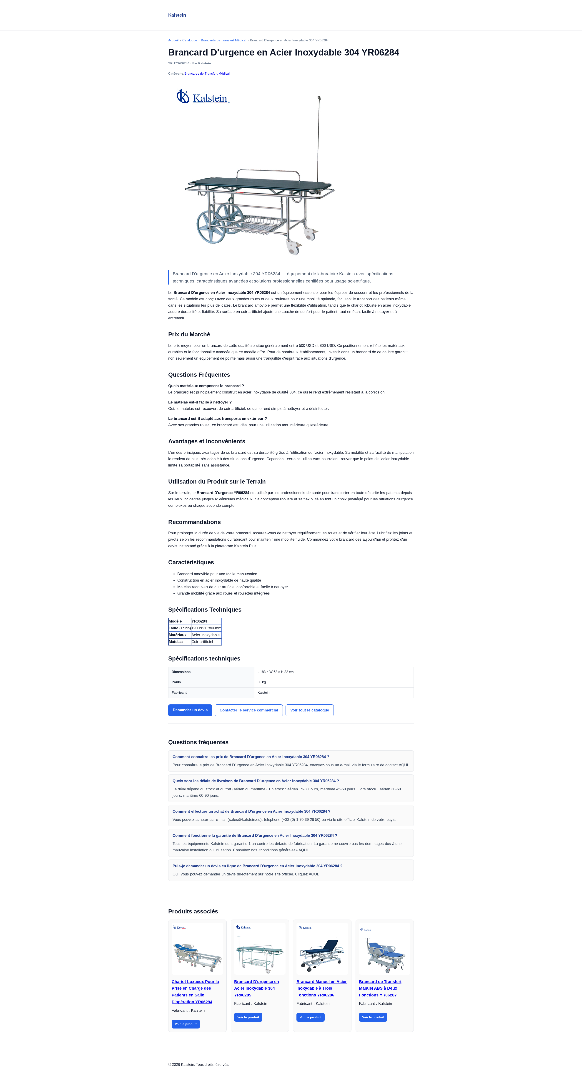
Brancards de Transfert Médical (207, 73)
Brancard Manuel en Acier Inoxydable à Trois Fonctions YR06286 (321, 988)
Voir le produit (186, 1024)
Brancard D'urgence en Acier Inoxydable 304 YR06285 (256, 988)
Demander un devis (190, 710)
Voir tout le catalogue (309, 710)
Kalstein (177, 15)
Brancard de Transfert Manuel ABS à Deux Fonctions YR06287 (380, 988)
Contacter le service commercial (249, 710)
